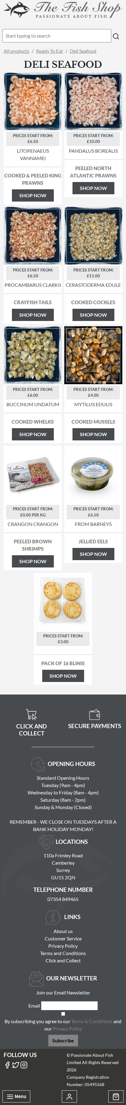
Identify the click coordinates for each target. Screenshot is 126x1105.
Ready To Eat (49, 51)
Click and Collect (63, 960)
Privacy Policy (63, 946)
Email (34, 1005)
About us (63, 931)
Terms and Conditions (63, 953)
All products (16, 51)
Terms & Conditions (92, 1021)
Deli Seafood (83, 51)
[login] (63, 9)
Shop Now (32, 195)
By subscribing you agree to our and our (63, 1024)
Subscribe (63, 1040)
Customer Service (63, 938)
